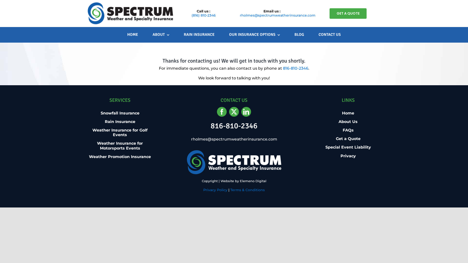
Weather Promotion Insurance (120, 156)
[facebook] (222, 112)
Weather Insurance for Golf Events (119, 132)
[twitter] (234, 112)
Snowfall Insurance (120, 113)
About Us (348, 121)
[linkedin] (246, 112)
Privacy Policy (215, 190)
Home (348, 113)
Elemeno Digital (253, 181)
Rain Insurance (120, 121)
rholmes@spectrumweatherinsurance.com (277, 15)
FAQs (348, 130)
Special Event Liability (348, 147)
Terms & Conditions (247, 190)
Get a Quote (348, 138)
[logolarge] (130, 4)
